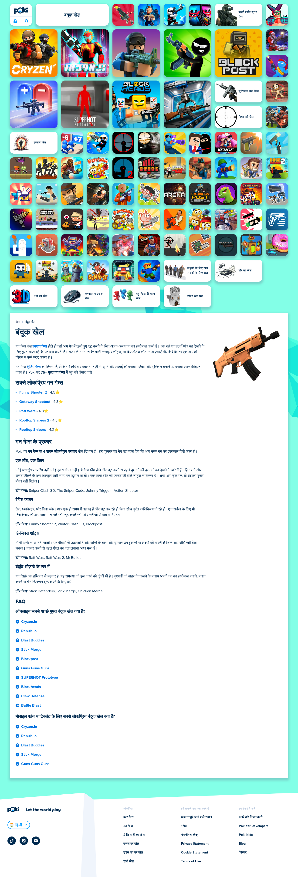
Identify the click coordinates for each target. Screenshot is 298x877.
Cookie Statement (194, 852)
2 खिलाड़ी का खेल (134, 835)
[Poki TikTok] (11, 841)
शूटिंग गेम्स (34, 367)
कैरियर (243, 852)
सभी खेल (128, 861)
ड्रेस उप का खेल (133, 852)
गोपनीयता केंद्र (189, 835)
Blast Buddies (32, 640)
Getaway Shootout (34, 402)
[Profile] (15, 21)
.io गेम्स (128, 826)
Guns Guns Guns (35, 668)
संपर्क (184, 826)
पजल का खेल (131, 843)
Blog (242, 843)
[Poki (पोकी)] (21, 10)
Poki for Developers (253, 826)
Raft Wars (27, 411)
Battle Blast (31, 705)
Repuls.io (29, 631)
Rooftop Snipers (32, 430)
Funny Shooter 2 (33, 392)
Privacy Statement (195, 843)
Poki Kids (246, 835)
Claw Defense (32, 696)
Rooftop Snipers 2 (34, 420)
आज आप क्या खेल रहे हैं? (26, 21)
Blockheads (31, 687)
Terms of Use (191, 861)
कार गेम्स (128, 817)
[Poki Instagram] (24, 841)
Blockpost (29, 659)
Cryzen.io (29, 622)
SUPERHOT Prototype (39, 677)
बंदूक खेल (30, 322)
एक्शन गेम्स (40, 346)
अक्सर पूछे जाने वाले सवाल (196, 817)
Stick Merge (31, 649)
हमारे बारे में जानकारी (250, 817)
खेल (18, 322)
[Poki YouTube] (36, 841)
